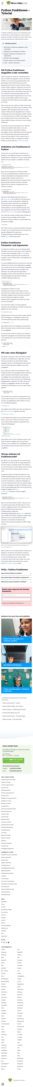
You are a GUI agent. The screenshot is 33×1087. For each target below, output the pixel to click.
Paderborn (20, 1008)
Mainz (19, 986)
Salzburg (19, 1029)
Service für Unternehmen (8, 881)
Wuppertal (20, 1063)
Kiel (18, 949)
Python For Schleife (11, 212)
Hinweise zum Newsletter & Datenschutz (13, 603)
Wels (18, 1053)
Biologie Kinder (5, 819)
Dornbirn (3, 994)
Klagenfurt (20, 952)
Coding (23, 253)
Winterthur (20, 1061)
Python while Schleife (10, 563)
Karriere (3, 920)
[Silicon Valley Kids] (17, 3)
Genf (2, 1029)
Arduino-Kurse (5, 795)
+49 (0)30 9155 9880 (12, 768)
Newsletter (4, 901)
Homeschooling (5, 892)
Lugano (19, 978)
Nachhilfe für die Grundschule (9, 854)
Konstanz (19, 960)
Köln (18, 957)
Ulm (18, 1047)
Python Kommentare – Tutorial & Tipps (14, 716)
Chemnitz (3, 986)
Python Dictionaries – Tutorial (11, 703)
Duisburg (3, 1002)
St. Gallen (19, 1034)
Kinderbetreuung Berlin (7, 873)
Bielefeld (3, 968)
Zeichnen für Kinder (6, 843)
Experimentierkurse (6, 811)
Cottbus (3, 989)
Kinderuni (3, 876)
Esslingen (3, 1013)
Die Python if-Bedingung (12, 665)
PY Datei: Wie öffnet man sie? (11, 713)
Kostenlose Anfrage (6, 909)
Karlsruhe (3, 1066)
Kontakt (3, 907)
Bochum (3, 973)
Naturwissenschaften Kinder (8, 808)
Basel (2, 957)
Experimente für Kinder (7, 824)
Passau (19, 1010)
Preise (2, 904)
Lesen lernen (4, 860)
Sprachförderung (5, 830)
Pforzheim (20, 1013)
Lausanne (19, 965)
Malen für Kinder (5, 838)
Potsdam (19, 1016)
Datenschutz (4, 928)
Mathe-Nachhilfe (5, 870)
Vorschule (3, 832)
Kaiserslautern (5, 1063)
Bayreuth (3, 960)
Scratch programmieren (7, 785)
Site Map (3, 931)
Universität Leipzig (22, 140)
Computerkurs (5, 806)
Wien (18, 1055)
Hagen (3, 1040)
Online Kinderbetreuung (7, 889)
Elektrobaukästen (5, 790)
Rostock (19, 1024)
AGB (2, 933)
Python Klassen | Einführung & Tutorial (14, 709)
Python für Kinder (6, 782)
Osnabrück (20, 1005)
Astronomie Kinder (6, 822)
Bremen (3, 984)
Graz (2, 1037)
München (19, 994)
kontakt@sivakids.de (12, 771)
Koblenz (19, 955)
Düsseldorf (4, 1005)
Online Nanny (5, 878)
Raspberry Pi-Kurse (6, 801)
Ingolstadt (3, 1055)
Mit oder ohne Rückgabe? (11, 58)
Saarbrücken (20, 1026)
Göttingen (3, 1034)
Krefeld (19, 963)
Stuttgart (19, 1040)
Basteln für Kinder (6, 835)
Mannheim (20, 989)
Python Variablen (8, 411)
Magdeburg (20, 984)
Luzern (19, 981)
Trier (18, 1042)
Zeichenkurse (4, 846)
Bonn (2, 976)
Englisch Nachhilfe (6, 862)
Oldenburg (20, 1002)
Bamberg (3, 955)
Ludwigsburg (20, 976)
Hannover (3, 1047)
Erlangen (3, 1010)
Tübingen (19, 1045)
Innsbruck (3, 1058)
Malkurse (3, 840)
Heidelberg (4, 1050)
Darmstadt (4, 992)
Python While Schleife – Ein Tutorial (13, 706)
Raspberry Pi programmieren (9, 798)
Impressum (4, 936)
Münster (19, 997)
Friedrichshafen (5, 1024)
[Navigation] (2, 3)
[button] (3, 1084)
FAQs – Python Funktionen (12, 63)
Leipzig (19, 968)
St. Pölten (19, 1037)
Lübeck (19, 973)
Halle (2, 1042)
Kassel (3, 1069)
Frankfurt (3, 1018)
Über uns (3, 915)
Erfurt (2, 1008)
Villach (19, 1050)
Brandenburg (4, 978)
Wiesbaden (20, 1058)
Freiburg (3, 1021)
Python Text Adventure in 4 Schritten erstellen (13, 640)
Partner (3, 923)
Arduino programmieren (7, 793)
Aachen (3, 949)
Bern (2, 965)
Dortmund (4, 997)
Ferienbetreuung (5, 894)
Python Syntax (7, 199)
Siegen (19, 1032)
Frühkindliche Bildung (7, 827)
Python (7, 236)
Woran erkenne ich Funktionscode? (14, 60)
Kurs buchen (4, 912)
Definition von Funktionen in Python (14, 51)
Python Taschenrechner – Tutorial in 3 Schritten (16, 690)
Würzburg (20, 1066)
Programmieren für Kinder (8, 779)
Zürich (19, 1069)
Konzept (3, 917)
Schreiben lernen (5, 865)
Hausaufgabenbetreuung (7, 868)
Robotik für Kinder (6, 803)
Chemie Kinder (5, 814)
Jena (2, 1061)
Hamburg (3, 1045)
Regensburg (20, 1021)
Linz (18, 970)
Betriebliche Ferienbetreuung (9, 884)
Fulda (2, 1026)
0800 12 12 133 (15, 759)
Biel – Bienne (4, 970)
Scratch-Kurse (4, 787)
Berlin (2, 963)
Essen (2, 1016)
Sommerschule (5, 886)
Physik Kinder (4, 816)
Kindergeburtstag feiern (7, 848)
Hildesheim (4, 1053)
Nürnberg (19, 1000)
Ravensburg (20, 1018)
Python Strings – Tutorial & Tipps (12, 719)
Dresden (3, 1000)
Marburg (19, 992)
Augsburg (3, 952)
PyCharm (21, 513)
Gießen (3, 1032)
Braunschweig (5, 981)
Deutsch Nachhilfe (6, 857)
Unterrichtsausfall (6, 925)
